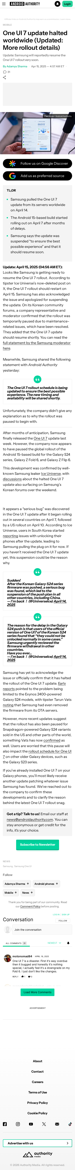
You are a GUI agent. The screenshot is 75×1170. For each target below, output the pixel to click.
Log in (56, 914)
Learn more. (65, 19)
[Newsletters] (57, 1124)
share (57, 976)
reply (15, 976)
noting (8, 705)
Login (67, 4)
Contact (37, 1071)
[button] (37, 4)
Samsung (8, 866)
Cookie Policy (38, 1113)
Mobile (7, 24)
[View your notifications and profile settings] (68, 943)
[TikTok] (70, 1124)
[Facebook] (5, 1124)
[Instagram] (18, 1124)
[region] (37, 977)
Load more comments (37, 992)
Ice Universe (51, 474)
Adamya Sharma (17, 66)
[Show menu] (4, 4)
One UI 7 (40, 438)
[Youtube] (31, 1124)
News (6, 861)
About (37, 1061)
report (65, 976)
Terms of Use (37, 1092)
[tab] (16, 943)
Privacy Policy (37, 1103)
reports (9, 689)
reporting (10, 536)
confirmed (51, 740)
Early (62, 683)
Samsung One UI (23, 866)
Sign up (65, 914)
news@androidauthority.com (30, 819)
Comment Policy (30, 906)
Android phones (46, 883)
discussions (12, 479)
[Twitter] (44, 1124)
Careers (37, 1082)
